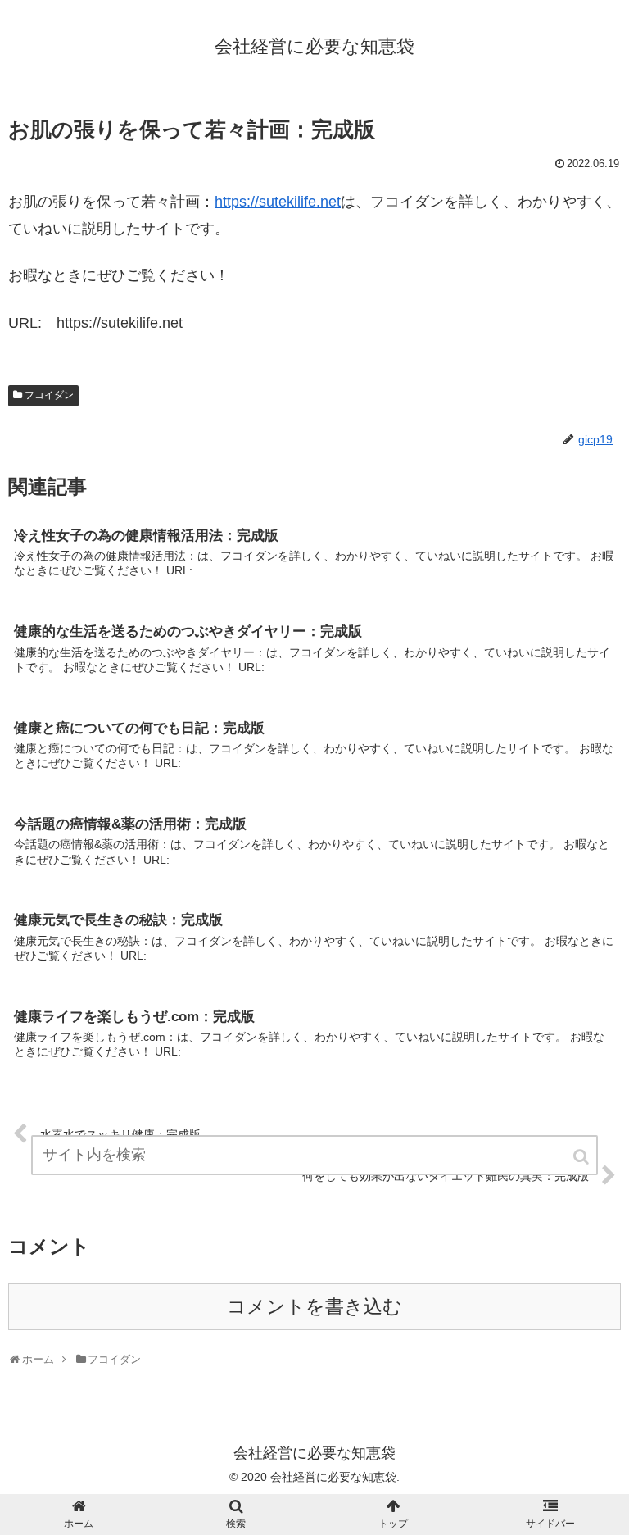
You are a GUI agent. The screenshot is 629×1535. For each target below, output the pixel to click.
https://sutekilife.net (278, 201)
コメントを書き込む (314, 1307)
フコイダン (49, 395)
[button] (582, 1157)
